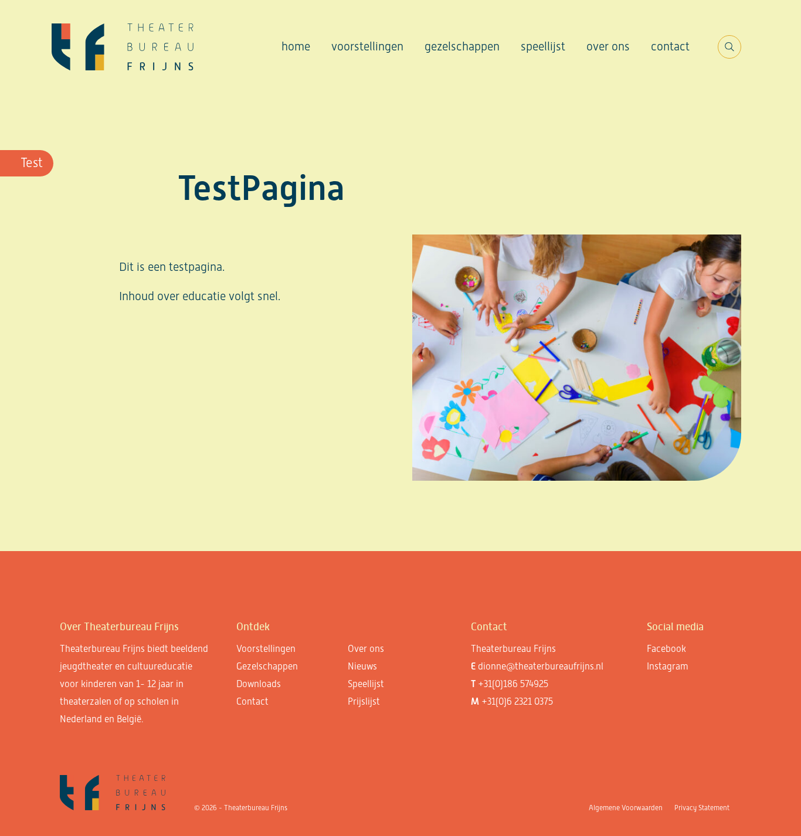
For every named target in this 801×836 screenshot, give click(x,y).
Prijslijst (364, 701)
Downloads (258, 683)
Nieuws (362, 666)
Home (295, 46)
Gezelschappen (462, 46)
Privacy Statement (701, 808)
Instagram (667, 666)
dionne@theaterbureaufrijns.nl (540, 666)
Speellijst (543, 46)
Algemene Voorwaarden (626, 808)
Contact (670, 46)
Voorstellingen (367, 46)
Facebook (666, 648)
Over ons (608, 46)
